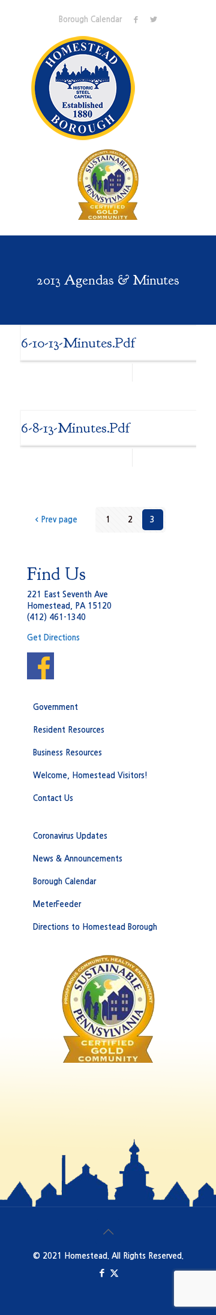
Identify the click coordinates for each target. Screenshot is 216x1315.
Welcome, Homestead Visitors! (90, 775)
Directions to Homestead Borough (95, 927)
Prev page (59, 520)
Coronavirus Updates (70, 836)
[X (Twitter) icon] (114, 1272)
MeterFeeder (57, 904)
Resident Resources (68, 730)
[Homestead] (85, 88)
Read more (168, 372)
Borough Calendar (90, 19)
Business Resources (67, 753)
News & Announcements (77, 859)
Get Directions (53, 638)
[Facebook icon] (101, 1272)
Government (55, 707)
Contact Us (53, 798)
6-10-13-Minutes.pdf (78, 343)
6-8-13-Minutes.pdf (75, 428)
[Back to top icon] (108, 1231)
